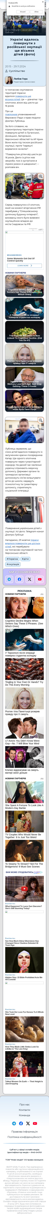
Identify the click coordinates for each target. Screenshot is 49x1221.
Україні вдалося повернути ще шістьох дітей (22, 543)
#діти (25, 559)
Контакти (24, 1109)
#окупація (13, 564)
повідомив (11, 114)
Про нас (24, 1104)
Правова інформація (24, 1131)
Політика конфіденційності (24, 1136)
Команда (24, 1115)
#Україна (12, 559)
